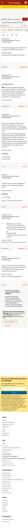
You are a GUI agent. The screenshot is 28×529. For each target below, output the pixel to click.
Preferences (5, 521)
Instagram (5, 503)
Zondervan (5, 490)
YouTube (4, 511)
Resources (10, 30)
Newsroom (5, 433)
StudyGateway (6, 475)
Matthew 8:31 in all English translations (13, 55)
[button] (26, 3)
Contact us (5, 452)
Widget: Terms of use (8, 465)
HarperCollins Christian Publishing (12, 479)
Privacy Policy (6, 408)
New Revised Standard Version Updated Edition (12, 291)
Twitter (4, 509)
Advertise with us (7, 450)
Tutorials (4, 445)
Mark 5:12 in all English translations (12, 200)
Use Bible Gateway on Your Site (11, 448)
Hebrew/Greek (19, 30)
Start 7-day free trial (10, 321)
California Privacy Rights (10, 456)
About (4, 420)
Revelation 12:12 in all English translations (14, 242)
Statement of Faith (7, 424)
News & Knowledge (8, 422)
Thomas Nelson (7, 486)
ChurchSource (6, 477)
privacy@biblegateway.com (8, 410)
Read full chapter (7, 53)
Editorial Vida (6, 484)
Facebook (5, 500)
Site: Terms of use (7, 463)
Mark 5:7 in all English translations (12, 276)
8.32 (4, 157)
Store (4, 429)
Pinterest (5, 505)
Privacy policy (6, 454)
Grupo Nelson (6, 482)
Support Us (5, 435)
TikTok (4, 507)
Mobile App (5, 427)
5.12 (4, 197)
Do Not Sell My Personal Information (13, 458)
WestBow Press (6, 488)
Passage (3, 30)
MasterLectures (7, 492)
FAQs (3, 443)
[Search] (25, 19)
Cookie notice (6, 461)
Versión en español (8, 519)
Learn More (7, 325)
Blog (3, 431)
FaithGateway (6, 473)
